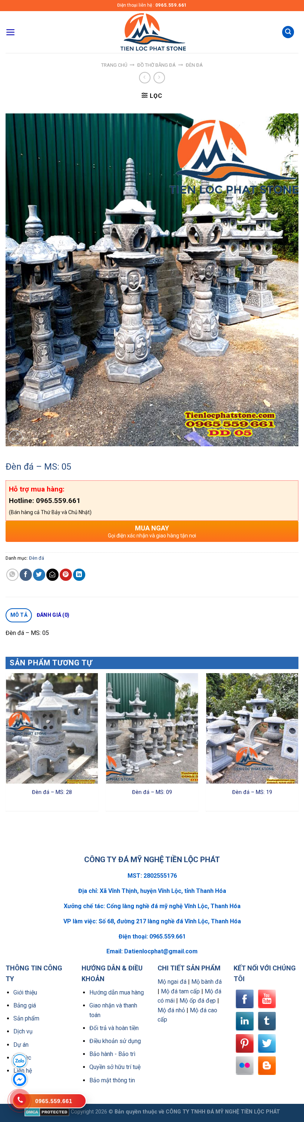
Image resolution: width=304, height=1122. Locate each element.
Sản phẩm (26, 1018)
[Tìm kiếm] (288, 32)
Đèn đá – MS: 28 (52, 792)
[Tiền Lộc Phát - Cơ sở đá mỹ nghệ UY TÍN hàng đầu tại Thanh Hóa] (152, 32)
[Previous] (5, 744)
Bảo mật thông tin (112, 1080)
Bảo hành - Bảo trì (112, 1054)
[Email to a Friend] (52, 575)
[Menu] (11, 32)
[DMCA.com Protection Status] (46, 1112)
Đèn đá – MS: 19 (252, 792)
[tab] (19, 615)
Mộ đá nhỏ (171, 1010)
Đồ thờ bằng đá (156, 65)
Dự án (21, 1044)
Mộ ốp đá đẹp (197, 1000)
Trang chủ (114, 65)
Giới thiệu (25, 992)
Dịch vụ (23, 1031)
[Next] (298, 744)
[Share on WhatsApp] (12, 575)
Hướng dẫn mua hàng (116, 992)
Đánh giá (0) (53, 615)
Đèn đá (194, 65)
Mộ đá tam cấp (180, 991)
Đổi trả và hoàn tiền (114, 1028)
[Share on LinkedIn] (79, 575)
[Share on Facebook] (26, 575)
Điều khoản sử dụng (115, 1041)
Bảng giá (24, 1005)
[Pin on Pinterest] (66, 575)
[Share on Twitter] (39, 575)
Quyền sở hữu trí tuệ (115, 1066)
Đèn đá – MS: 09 (152, 792)
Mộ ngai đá (172, 981)
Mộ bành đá (206, 981)
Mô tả (18, 615)
